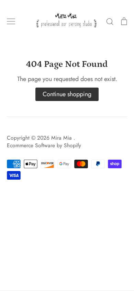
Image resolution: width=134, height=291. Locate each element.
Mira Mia (62, 138)
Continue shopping (67, 94)
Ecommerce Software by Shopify (44, 145)
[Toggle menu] (11, 21)
